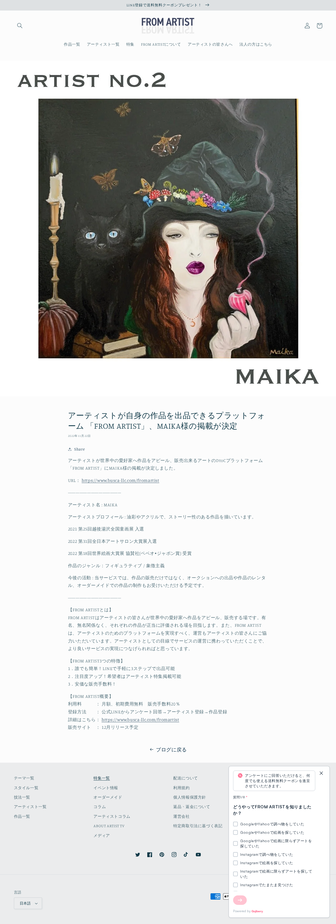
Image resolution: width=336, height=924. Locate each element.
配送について (185, 778)
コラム (99, 806)
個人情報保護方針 (189, 797)
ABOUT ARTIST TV (108, 826)
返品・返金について (191, 806)
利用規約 (181, 787)
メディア (101, 835)
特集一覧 (101, 778)
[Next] (240, 900)
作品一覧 (22, 816)
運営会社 (181, 816)
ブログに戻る (171, 749)
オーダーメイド (107, 797)
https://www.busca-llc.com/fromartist (120, 480)
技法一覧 (22, 797)
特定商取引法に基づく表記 (198, 826)
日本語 (25, 903)
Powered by (242, 911)
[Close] (321, 774)
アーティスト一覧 (30, 806)
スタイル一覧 (26, 787)
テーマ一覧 (24, 778)
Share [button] (79, 449)
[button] (20, 26)
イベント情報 (105, 787)
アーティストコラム (111, 816)
